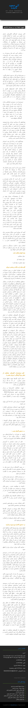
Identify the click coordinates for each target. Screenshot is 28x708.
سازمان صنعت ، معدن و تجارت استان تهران (15, 694)
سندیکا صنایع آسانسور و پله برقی (17, 686)
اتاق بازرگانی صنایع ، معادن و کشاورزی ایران (15, 690)
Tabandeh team (13, 705)
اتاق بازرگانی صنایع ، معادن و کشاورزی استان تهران (14, 695)
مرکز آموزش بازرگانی (20, 699)
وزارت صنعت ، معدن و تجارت (18, 688)
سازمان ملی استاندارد (20, 692)
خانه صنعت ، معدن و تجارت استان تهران (16, 697)
